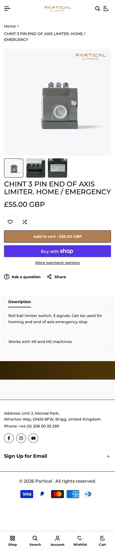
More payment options (57, 262)
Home (10, 26)
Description (19, 301)
